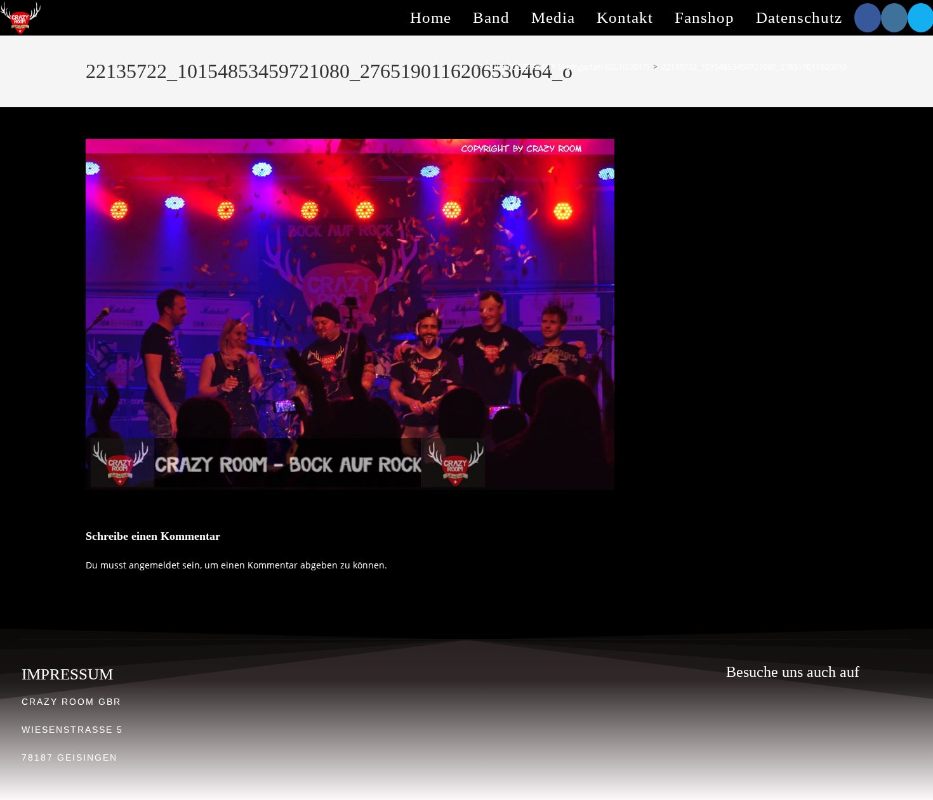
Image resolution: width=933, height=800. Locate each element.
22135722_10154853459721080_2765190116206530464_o (767, 66)
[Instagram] (777, 720)
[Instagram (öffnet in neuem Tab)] (894, 17)
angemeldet (154, 565)
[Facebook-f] (809, 720)
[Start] (469, 66)
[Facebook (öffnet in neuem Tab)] (867, 17)
